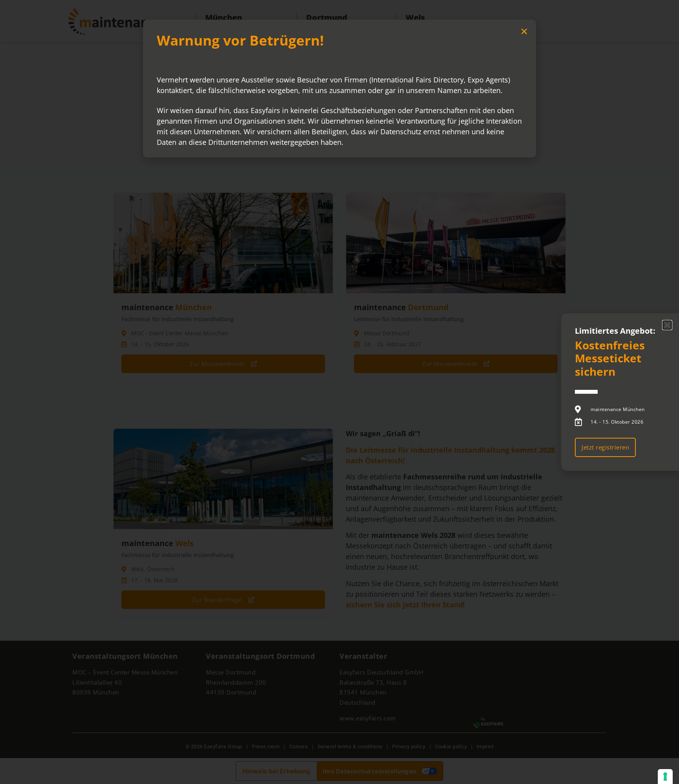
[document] (339, 392)
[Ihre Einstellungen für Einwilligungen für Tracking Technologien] (665, 776)
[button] (524, 31)
